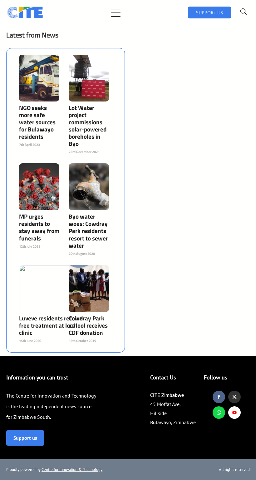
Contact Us (163, 377)
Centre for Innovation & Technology (72, 469)
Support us (25, 438)
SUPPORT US (209, 12)
